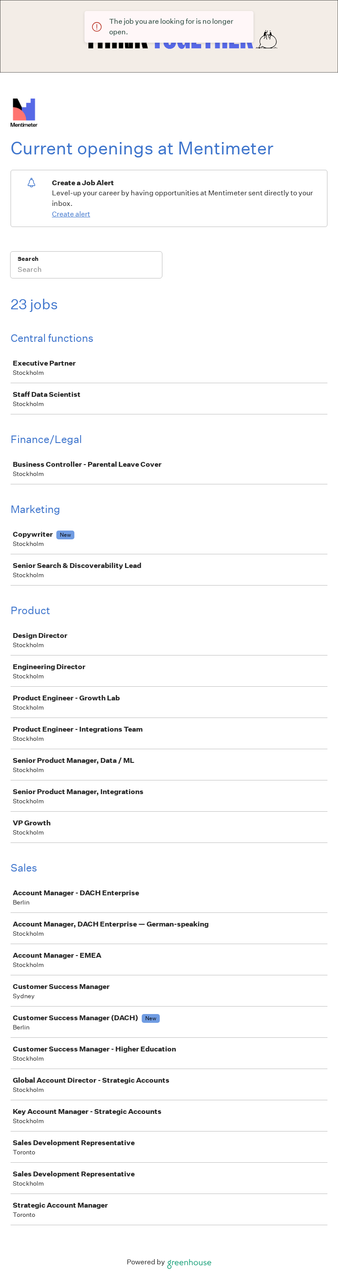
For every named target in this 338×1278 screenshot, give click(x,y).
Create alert (71, 214)
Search (28, 259)
